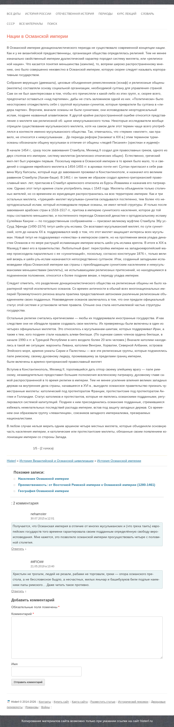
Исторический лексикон (133, 701)
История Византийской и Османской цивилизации (56, 461)
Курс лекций (126, 13)
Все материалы (31, 23)
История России (38, 13)
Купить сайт (61, 701)
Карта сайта (80, 701)
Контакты (45, 701)
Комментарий (22, 614)
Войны (45, 707)
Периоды (106, 13)
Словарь (147, 13)
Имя (14, 664)
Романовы (32, 707)
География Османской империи (43, 491)
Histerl (11, 461)
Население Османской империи (43, 478)
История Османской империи (119, 461)
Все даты (14, 13)
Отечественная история (75, 13)
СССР (11, 23)
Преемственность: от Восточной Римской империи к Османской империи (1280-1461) (86, 485)
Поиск (52, 23)
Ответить (17, 549)
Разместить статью (102, 701)
